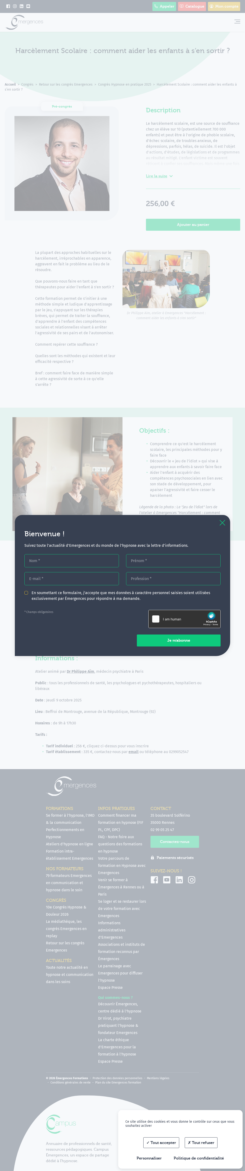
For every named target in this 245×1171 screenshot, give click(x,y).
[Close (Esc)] (222, 523)
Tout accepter (163, 1143)
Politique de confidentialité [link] (199, 1158)
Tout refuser (202, 1143)
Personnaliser (149, 1158)
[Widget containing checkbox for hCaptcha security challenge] (184, 619)
